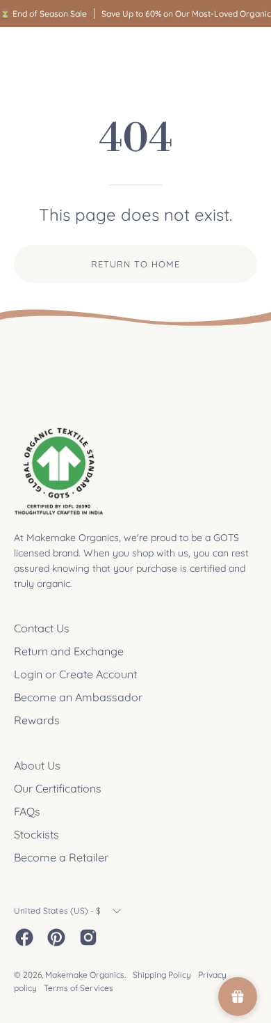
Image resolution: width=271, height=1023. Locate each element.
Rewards (37, 720)
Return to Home (135, 264)
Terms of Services (78, 988)
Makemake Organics (84, 974)
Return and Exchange (69, 651)
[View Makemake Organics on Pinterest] (56, 937)
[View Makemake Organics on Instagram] (88, 937)
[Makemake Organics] (62, 53)
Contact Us (41, 628)
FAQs (27, 811)
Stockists (36, 834)
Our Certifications (57, 788)
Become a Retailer (61, 857)
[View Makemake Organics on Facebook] (24, 937)
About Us (37, 765)
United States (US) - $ (57, 910)
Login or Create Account (75, 674)
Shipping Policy (162, 974)
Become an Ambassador (78, 697)
